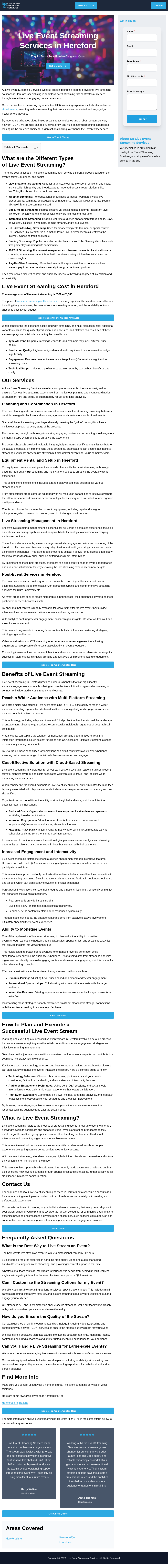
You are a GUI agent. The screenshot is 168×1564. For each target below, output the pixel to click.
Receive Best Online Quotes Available (58, 317)
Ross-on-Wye (67, 1537)
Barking (23, 1402)
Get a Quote (56, 66)
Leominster (65, 1542)
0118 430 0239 (86, 5)
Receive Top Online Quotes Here (58, 664)
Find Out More (58, 1015)
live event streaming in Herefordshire (37, 301)
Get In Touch (58, 1228)
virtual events (9, 109)
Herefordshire (10, 1402)
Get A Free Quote (58, 1513)
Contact (158, 5)
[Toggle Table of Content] (34, 148)
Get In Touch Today (58, 137)
